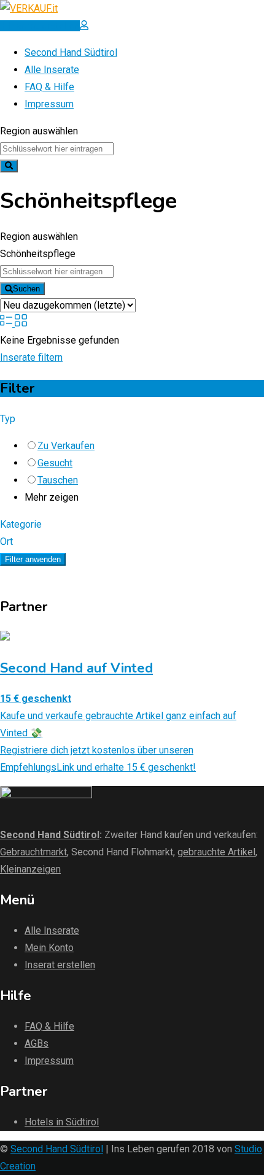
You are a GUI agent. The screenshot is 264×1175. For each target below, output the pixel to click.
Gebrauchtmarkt (33, 852)
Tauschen (57, 480)
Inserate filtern (31, 357)
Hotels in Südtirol (62, 1122)
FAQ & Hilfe (49, 87)
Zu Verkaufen (66, 446)
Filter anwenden (33, 559)
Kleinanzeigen (30, 869)
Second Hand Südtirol (71, 52)
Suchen (26, 288)
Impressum (49, 104)
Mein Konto (49, 947)
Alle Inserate (52, 69)
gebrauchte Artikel (216, 852)
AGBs (37, 1043)
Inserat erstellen (60, 965)
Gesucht (54, 463)
